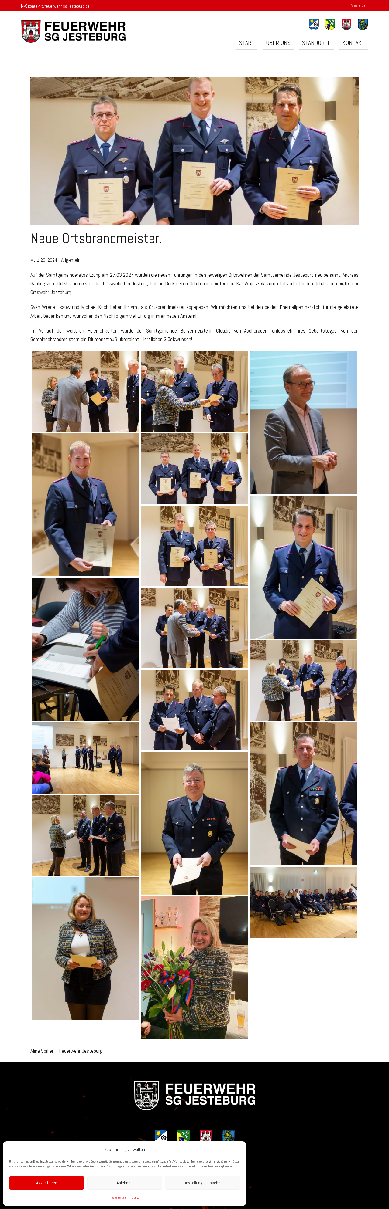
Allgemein (71, 259)
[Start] (194, 1095)
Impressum (135, 1198)
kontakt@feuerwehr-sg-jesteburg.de (58, 5)
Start (246, 43)
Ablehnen (125, 1183)
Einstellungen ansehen (202, 1183)
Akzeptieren (46, 1183)
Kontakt (353, 43)
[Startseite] (73, 31)
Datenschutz (118, 1198)
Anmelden (359, 5)
